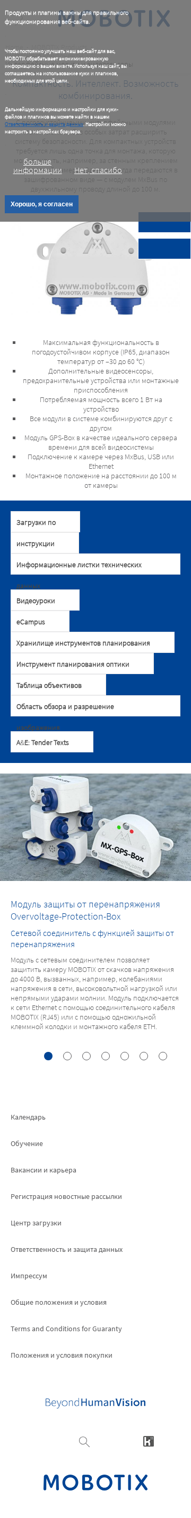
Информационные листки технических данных (79, 567)
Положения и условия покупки (61, 1355)
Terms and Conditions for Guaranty (66, 1328)
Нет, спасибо (98, 170)
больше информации (37, 165)
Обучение (27, 1143)
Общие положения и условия (59, 1302)
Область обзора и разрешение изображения (65, 709)
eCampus (30, 621)
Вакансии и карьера (43, 1170)
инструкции (35, 543)
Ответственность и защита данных (44, 124)
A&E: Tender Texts (42, 742)
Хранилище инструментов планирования (83, 643)
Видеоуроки (35, 600)
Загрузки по (36, 522)
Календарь (28, 1117)
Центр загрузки (36, 1223)
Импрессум (29, 1275)
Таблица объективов (49, 685)
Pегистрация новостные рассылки (66, 1196)
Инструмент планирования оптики (72, 664)
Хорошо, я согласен (42, 204)
